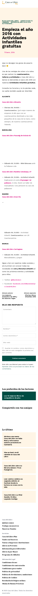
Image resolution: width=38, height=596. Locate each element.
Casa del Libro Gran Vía (11, 197)
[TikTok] (20, 514)
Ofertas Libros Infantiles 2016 (30, 296)
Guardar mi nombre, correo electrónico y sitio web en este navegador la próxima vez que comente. (18, 350)
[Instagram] (7, 514)
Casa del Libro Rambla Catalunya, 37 (16, 172)
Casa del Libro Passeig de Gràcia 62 (16, 136)
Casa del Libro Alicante (11, 102)
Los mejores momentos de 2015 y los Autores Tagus (9, 296)
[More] (31, 416)
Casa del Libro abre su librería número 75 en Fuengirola (13, 468)
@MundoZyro (16, 280)
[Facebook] (6, 416)
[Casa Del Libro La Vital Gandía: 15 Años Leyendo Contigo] (29, 496)
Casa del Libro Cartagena (12, 249)
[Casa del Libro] (10, 3)
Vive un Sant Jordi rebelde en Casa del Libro (12, 455)
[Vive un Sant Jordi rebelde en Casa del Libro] (29, 454)
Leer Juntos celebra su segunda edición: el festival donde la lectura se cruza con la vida (13, 483)
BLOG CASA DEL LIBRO (10, 21)
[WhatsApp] (25, 416)
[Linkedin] (12, 514)
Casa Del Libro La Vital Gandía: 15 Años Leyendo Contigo (13, 497)
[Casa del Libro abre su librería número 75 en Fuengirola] (29, 467)
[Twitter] (12, 416)
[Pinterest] (19, 416)
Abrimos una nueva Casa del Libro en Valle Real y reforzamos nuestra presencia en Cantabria (13, 441)
